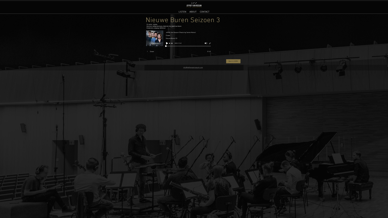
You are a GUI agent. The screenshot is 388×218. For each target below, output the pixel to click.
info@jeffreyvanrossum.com (193, 68)
